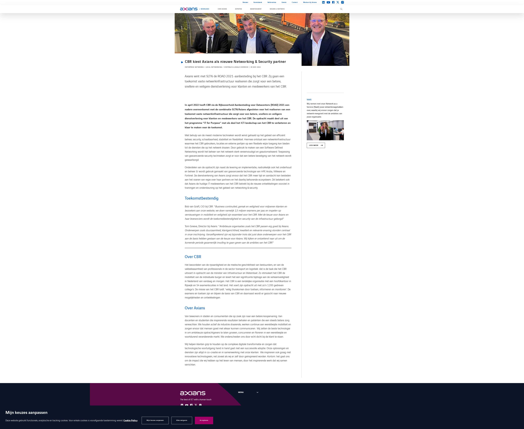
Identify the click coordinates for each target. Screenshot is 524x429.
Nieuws (245, 2)
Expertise (238, 9)
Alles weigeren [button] (181, 420)
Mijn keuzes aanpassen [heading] (26, 412)
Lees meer (313, 145)
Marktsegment (256, 9)
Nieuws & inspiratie (277, 9)
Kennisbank (258, 2)
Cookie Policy (130, 420)
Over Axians (222, 9)
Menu (241, 392)
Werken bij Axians (310, 2)
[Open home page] (188, 9)
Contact (295, 2)
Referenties (272, 2)
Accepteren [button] (204, 420)
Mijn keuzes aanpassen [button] (155, 420)
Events (284, 2)
